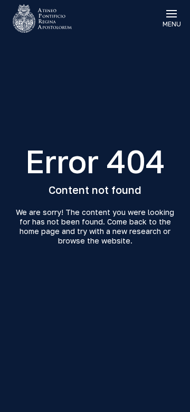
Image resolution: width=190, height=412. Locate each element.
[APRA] (47, 18)
